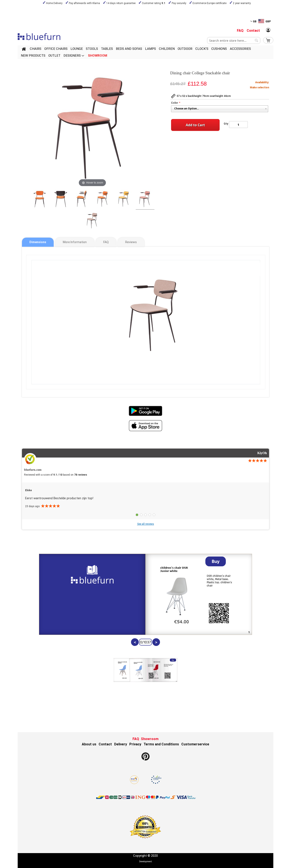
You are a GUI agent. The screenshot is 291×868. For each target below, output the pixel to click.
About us (89, 744)
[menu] (145, 52)
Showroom (149, 739)
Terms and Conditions (161, 744)
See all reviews (145, 523)
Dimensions (37, 242)
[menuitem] (36, 48)
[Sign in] (268, 30)
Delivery (120, 744)
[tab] (38, 242)
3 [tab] (145, 515)
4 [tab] (149, 515)
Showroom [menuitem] (97, 55)
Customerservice (195, 744)
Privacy (135, 744)
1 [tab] (137, 515)
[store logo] (39, 36)
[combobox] (233, 40)
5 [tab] (154, 515)
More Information (75, 242)
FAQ (240, 31)
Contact (253, 31)
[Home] (24, 49)
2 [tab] (141, 515)
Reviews (131, 242)
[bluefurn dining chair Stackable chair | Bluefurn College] (39, 200)
